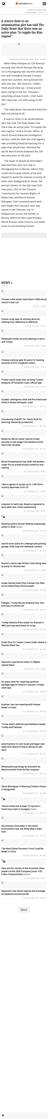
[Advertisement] (24, 1115)
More (24, 909)
